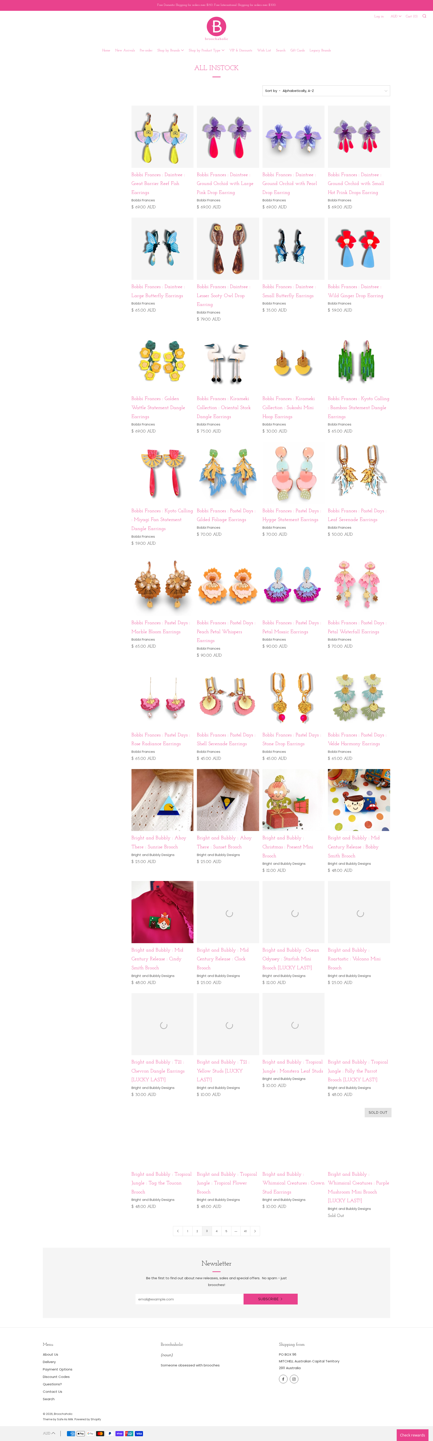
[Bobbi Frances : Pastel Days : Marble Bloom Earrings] (162, 585)
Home (106, 50)
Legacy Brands (320, 50)
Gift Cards (297, 50)
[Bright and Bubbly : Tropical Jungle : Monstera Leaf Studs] (294, 1024)
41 (245, 1231)
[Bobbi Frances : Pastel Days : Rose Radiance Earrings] (162, 697)
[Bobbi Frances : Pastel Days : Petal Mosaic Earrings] (294, 585)
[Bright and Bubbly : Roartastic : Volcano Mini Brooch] (359, 912)
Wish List (264, 50)
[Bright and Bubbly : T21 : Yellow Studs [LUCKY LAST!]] (228, 1024)
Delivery (49, 1361)
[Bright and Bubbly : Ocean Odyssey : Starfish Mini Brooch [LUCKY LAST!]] (294, 912)
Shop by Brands (168, 50)
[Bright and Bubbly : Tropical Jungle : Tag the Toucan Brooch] (162, 1136)
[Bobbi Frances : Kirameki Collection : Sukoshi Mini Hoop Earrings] (294, 361)
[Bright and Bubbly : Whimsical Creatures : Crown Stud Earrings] (294, 1136)
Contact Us (52, 1391)
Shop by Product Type (204, 50)
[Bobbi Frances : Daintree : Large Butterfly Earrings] (162, 249)
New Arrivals (125, 50)
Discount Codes (56, 1376)
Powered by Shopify (87, 1419)
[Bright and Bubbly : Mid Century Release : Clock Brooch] (228, 912)
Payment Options (57, 1369)
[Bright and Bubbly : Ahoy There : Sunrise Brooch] (162, 800)
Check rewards (412, 1435)
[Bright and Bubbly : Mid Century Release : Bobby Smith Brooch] (359, 800)
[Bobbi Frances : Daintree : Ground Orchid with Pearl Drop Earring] (294, 137)
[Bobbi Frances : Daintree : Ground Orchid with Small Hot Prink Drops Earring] (359, 137)
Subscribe (268, 1299)
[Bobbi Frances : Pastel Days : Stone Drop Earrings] (294, 697)
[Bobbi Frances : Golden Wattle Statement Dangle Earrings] (162, 361)
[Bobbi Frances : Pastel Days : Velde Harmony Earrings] (359, 697)
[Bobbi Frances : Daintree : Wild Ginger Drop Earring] (359, 249)
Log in (379, 16)
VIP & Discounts (240, 50)
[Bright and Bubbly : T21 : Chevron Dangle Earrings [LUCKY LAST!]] (162, 1024)
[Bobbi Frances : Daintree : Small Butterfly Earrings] (294, 249)
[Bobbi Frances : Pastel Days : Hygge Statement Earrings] (294, 473)
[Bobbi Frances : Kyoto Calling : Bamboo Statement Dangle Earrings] (359, 361)
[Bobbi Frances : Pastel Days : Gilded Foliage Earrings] (228, 473)
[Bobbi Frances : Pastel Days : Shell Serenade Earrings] (228, 697)
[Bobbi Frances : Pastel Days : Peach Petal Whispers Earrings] (228, 585)
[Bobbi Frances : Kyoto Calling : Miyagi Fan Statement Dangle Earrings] (162, 473)
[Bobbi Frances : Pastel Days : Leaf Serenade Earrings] (359, 473)
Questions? (52, 1384)
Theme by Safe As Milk (58, 1419)
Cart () (412, 16)
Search (281, 50)
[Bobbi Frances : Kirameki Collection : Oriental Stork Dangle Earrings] (228, 361)
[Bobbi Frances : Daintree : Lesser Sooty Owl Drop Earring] (228, 249)
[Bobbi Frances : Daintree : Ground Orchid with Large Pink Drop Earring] (228, 137)
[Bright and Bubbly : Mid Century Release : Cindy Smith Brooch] (162, 912)
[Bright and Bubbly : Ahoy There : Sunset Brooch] (228, 800)
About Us (50, 1354)
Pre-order (146, 50)
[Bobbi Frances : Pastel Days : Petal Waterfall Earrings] (359, 585)
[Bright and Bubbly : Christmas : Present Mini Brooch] (294, 800)
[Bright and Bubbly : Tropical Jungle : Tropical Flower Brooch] (228, 1136)
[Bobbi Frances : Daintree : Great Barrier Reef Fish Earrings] (162, 137)
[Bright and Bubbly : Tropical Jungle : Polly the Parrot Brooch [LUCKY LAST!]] (359, 1024)
